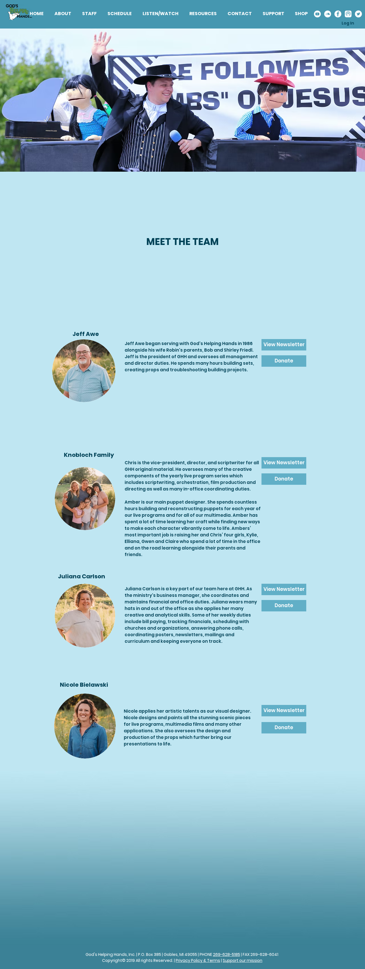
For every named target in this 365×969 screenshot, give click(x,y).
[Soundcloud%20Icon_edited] (327, 14)
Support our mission (242, 960)
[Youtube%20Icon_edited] (317, 14)
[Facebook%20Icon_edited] (338, 14)
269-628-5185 (226, 954)
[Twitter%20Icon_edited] (358, 14)
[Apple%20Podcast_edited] (348, 14)
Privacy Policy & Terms (198, 960)
